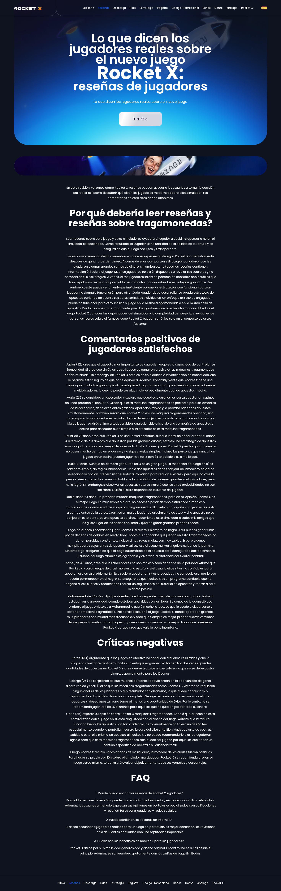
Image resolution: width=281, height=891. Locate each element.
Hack (133, 8)
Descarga (119, 8)
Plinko (61, 883)
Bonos (207, 8)
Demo (218, 8)
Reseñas (103, 8)
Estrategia (146, 8)
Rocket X (88, 8)
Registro (162, 8)
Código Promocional (185, 8)
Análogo (232, 8)
